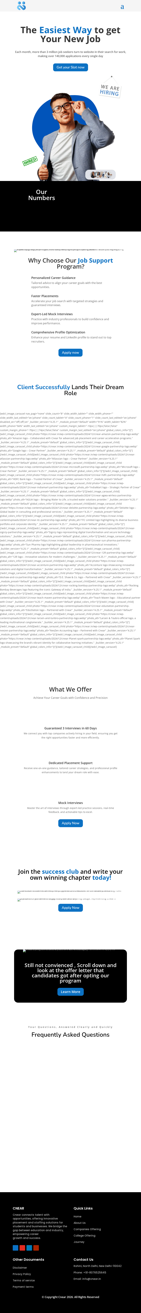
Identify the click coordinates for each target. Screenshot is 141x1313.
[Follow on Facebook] (15, 1248)
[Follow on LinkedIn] (29, 1248)
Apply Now (70, 823)
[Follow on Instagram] (22, 1248)
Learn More (70, 991)
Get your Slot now (71, 67)
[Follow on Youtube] (36, 1248)
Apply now (70, 352)
